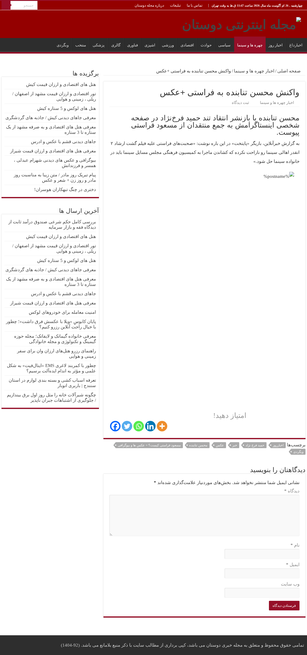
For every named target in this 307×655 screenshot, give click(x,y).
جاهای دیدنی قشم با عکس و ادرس (63, 141)
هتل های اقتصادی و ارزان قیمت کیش (61, 84)
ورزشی (168, 45)
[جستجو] (5, 5)
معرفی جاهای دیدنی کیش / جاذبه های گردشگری (50, 117)
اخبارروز (278, 445)
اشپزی (150, 45)
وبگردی (63, 45)
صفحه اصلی (289, 71)
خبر (234, 445)
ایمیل (293, 564)
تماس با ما (194, 5)
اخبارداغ (296, 45)
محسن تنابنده (198, 445)
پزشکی (99, 45)
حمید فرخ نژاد (255, 445)
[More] (162, 426)
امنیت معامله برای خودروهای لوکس (62, 312)
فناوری (132, 45)
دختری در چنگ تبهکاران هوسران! (65, 189)
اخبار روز (276, 45)
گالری (116, 45)
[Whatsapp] (138, 426)
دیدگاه (292, 491)
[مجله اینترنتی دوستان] (241, 23)
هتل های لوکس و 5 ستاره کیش (66, 108)
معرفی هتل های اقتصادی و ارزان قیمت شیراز (53, 150)
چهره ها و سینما (250, 45)
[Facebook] (115, 426)
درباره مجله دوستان (149, 5)
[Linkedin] (150, 426)
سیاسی (224, 45)
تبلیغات (175, 5)
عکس (220, 445)
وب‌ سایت (290, 584)
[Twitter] (127, 426)
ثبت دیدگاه (240, 103)
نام (295, 545)
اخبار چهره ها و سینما (254, 71)
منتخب (80, 45)
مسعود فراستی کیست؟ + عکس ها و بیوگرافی (149, 445)
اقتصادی (187, 45)
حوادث (206, 45)
